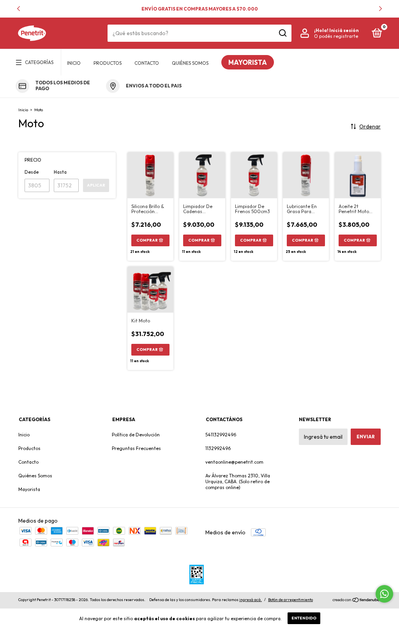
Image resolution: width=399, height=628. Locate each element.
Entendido (303, 618)
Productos (108, 63)
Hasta (60, 172)
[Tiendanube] (356, 600)
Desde (32, 172)
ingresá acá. (250, 599)
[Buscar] (282, 33)
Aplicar (96, 185)
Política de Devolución (136, 435)
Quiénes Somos (190, 63)
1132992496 (218, 448)
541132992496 (220, 435)
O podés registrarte (336, 36)
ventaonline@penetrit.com (234, 462)
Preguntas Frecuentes (136, 448)
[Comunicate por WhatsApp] (384, 594)
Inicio (74, 63)
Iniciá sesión (343, 30)
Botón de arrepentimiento (290, 599)
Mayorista (247, 62)
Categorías (39, 62)
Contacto (146, 63)
